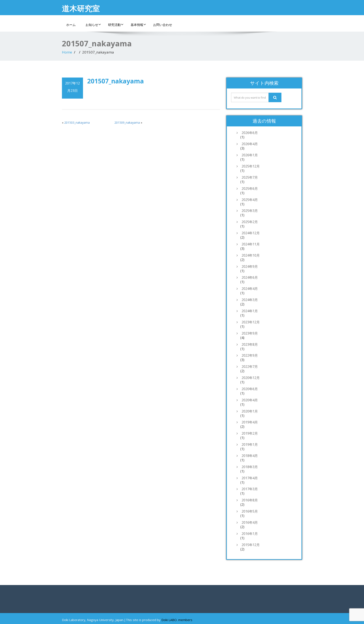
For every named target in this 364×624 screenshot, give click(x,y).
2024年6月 (250, 277)
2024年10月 (251, 255)
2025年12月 (251, 166)
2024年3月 (250, 300)
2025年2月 (250, 222)
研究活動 (114, 25)
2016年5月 (250, 511)
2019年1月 (250, 444)
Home (67, 52)
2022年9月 (250, 355)
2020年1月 (250, 411)
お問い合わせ (162, 25)
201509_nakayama (127, 123)
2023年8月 (250, 344)
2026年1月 (250, 155)
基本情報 (137, 25)
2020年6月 (250, 389)
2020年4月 (250, 400)
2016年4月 (250, 522)
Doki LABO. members (176, 620)
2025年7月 (250, 177)
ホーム (71, 25)
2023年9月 (250, 333)
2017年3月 (250, 489)
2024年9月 (250, 266)
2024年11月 (251, 244)
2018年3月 (250, 467)
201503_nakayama (77, 123)
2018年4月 (250, 456)
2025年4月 (250, 200)
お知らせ (92, 25)
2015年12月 (251, 545)
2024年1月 (250, 311)
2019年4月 (250, 422)
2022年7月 (250, 366)
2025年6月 (250, 188)
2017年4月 (250, 478)
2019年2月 (250, 433)
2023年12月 (251, 322)
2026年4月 (250, 144)
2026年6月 (250, 133)
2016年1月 (250, 534)
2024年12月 (251, 233)
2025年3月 (250, 211)
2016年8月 (250, 500)
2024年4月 (250, 289)
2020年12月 (251, 378)
